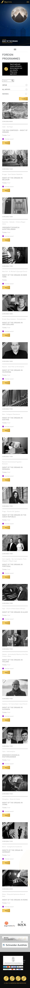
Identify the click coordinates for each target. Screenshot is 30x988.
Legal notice (20, 962)
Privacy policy (20, 960)
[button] (28, 2)
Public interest (19, 957)
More (6, 143)
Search (23, 99)
